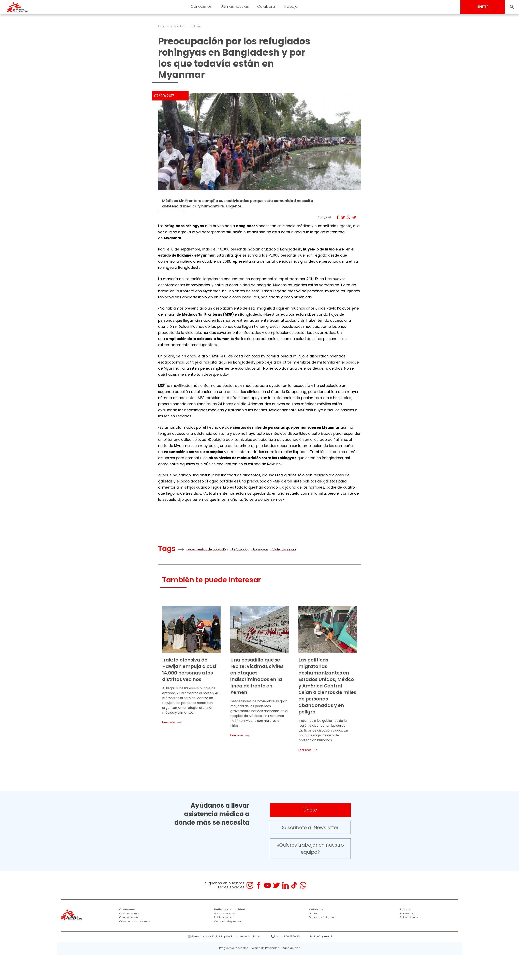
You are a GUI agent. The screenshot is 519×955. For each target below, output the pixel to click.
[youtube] (267, 885)
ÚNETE (483, 7)
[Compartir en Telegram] (354, 217)
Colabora (266, 6)
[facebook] (258, 885)
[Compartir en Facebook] (337, 217)
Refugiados (240, 549)
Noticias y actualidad (229, 909)
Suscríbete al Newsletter (310, 827)
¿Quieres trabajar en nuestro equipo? (310, 848)
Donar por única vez (322, 917)
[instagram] (250, 885)
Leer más (168, 722)
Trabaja (290, 6)
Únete (310, 810)
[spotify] (311, 885)
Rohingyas (260, 549)
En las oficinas (409, 917)
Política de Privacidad (265, 948)
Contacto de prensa (227, 921)
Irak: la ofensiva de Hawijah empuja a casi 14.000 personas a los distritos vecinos (189, 670)
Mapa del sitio (291, 948)
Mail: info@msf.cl (321, 936)
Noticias (195, 26)
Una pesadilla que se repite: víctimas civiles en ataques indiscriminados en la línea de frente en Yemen (257, 676)
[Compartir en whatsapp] (348, 217)
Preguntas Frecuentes (233, 948)
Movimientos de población (208, 549)
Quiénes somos (129, 913)
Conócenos (201, 6)
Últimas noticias (234, 6)
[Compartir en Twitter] (343, 217)
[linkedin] (285, 885)
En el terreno (408, 913)
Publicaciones (223, 917)
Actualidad (177, 26)
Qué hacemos (128, 917)
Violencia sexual (284, 549)
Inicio (161, 26)
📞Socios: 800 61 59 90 (285, 936)
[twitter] (276, 885)
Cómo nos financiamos (134, 921)
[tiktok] (294, 885)
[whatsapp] (303, 885)
